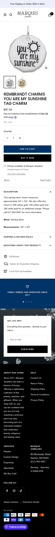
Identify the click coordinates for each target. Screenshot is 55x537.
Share (6, 180)
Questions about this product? (22, 245)
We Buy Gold (10, 473)
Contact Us (36, 378)
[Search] (10, 14)
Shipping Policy (38, 389)
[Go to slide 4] (31, 301)
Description (11, 192)
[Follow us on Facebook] (7, 490)
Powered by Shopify (31, 502)
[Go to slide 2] (26, 301)
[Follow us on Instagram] (14, 490)
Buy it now (27, 158)
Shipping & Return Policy (18, 237)
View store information (16, 174)
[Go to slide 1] (23, 301)
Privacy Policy (37, 400)
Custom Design (11, 457)
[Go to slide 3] (28, 301)
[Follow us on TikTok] (20, 490)
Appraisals (9, 468)
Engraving (8, 462)
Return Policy (37, 383)
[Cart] (49, 14)
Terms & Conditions (40, 394)
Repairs (7, 451)
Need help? (45, 180)
